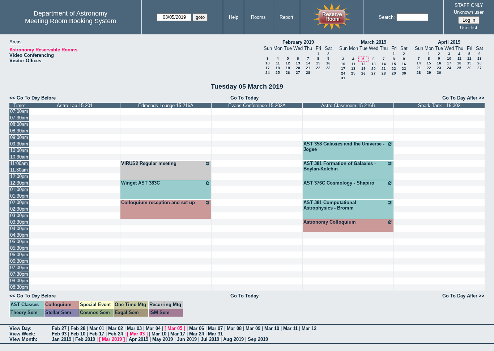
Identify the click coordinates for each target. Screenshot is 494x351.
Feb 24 (115, 334)
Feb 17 (96, 334)
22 (318, 68)
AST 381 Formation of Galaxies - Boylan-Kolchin (339, 166)
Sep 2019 (258, 339)
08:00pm (19, 280)
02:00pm (19, 202)
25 (278, 73)
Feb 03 (59, 334)
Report (286, 17)
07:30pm (19, 274)
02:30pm (19, 209)
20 (298, 68)
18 (278, 68)
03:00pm (19, 215)
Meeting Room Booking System (70, 21)
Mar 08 (234, 328)
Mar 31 (215, 334)
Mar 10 (271, 328)
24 (267, 73)
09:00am (19, 137)
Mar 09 (253, 328)
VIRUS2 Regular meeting (148, 163)
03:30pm (19, 222)
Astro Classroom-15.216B (348, 105)
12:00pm (19, 176)
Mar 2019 (112, 339)
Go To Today (244, 98)
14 (308, 63)
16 (328, 63)
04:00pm (19, 228)
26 (288, 73)
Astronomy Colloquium (329, 222)
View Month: (23, 339)
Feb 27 (59, 328)
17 (267, 68)
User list (468, 27)
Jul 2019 (210, 339)
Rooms (258, 17)
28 (308, 73)
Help (233, 17)
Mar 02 (115, 328)
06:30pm (19, 261)
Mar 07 (215, 328)
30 (404, 73)
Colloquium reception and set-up (158, 202)
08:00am (19, 124)
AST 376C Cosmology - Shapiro (338, 183)
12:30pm (19, 183)
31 (343, 78)
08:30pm (19, 287)
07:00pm (19, 267)
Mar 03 (134, 328)
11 (278, 63)
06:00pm (19, 254)
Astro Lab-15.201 (75, 105)
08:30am (19, 131)
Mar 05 (174, 328)
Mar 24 (196, 334)
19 (288, 68)
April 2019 (449, 42)
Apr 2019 (138, 339)
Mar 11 (290, 328)
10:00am (19, 150)
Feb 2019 (85, 339)
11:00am (19, 163)
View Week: (22, 334)
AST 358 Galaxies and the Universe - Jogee (343, 146)
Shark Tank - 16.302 (439, 105)
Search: (387, 17)
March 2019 (373, 42)
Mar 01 (96, 328)
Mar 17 (177, 334)
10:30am (19, 157)
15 (318, 63)
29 (394, 73)
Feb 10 (78, 334)
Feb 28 (78, 328)
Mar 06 (196, 328)
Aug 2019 (233, 339)
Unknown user (469, 12)
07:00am (19, 111)
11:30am (19, 170)
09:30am (19, 144)
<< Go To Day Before (32, 98)
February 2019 (298, 42)
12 (288, 63)
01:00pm (19, 189)
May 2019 (162, 339)
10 (267, 63)
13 (298, 63)
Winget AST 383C (140, 183)
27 (298, 73)
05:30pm (19, 248)
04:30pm (19, 235)
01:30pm (19, 196)
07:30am (19, 117)
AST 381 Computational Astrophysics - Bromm (329, 205)
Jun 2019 (187, 339)
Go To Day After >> (463, 98)
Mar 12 (309, 328)
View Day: (20, 328)
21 (308, 68)
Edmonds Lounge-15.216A (165, 105)
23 (328, 68)
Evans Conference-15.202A (257, 105)
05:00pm (19, 241)
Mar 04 (153, 328)
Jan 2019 (61, 339)
